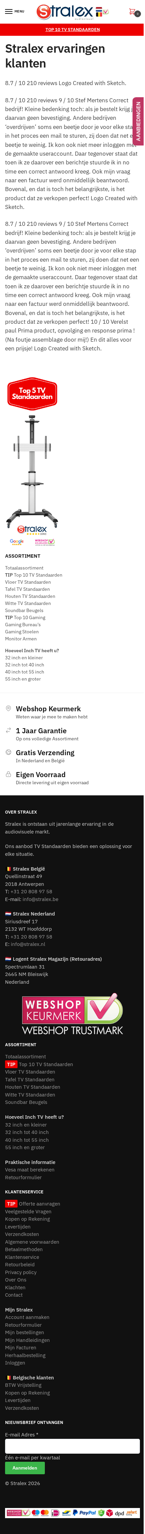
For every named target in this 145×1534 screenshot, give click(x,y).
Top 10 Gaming (25, 617)
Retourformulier (23, 1177)
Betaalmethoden (24, 1249)
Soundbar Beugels (24, 610)
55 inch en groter (23, 679)
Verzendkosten (22, 1234)
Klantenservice (22, 1257)
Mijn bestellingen (24, 1332)
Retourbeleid (20, 1264)
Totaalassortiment (24, 568)
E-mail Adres (21, 1434)
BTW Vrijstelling (23, 1385)
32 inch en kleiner (24, 658)
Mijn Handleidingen (27, 1340)
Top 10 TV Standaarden (33, 575)
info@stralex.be (40, 899)
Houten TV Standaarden (30, 596)
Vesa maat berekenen (30, 1169)
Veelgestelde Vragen (28, 1211)
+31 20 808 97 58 (31, 891)
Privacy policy (20, 1272)
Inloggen (15, 1362)
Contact (14, 1295)
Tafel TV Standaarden (27, 589)
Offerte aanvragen (38, 1203)
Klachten (15, 1287)
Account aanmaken (27, 1317)
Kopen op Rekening (27, 1219)
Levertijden (18, 1226)
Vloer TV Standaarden (28, 582)
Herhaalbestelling (25, 1355)
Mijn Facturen (20, 1347)
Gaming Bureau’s (23, 624)
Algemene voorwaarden (32, 1242)
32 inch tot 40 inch (24, 665)
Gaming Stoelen (22, 632)
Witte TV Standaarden (28, 603)
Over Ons (15, 1279)
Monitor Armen (21, 639)
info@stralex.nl (28, 944)
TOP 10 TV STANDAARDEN (73, 29)
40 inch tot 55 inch (24, 672)
